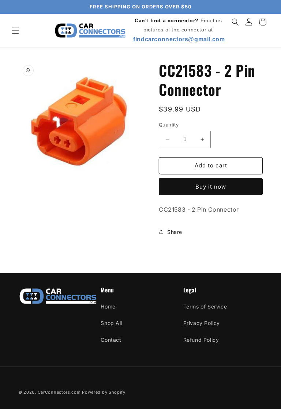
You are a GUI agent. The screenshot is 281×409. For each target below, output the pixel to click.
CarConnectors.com (59, 392)
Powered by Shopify (103, 392)
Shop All (111, 323)
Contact (111, 340)
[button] (15, 31)
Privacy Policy (201, 323)
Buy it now (210, 186)
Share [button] (174, 232)
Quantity (169, 125)
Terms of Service (205, 306)
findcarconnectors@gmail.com (179, 39)
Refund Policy (201, 340)
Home (108, 306)
